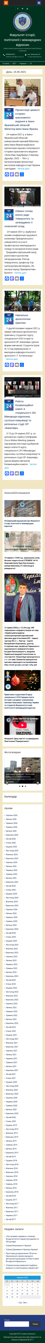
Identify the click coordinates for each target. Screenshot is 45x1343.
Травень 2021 (11, 1062)
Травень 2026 (11, 827)
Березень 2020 (12, 1113)
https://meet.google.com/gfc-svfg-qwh (20, 665)
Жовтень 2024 (12, 902)
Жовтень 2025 (12, 855)
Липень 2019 (11, 1141)
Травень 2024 (11, 921)
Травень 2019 (11, 1145)
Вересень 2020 (12, 1094)
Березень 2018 (12, 1192)
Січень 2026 (11, 843)
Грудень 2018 (11, 1161)
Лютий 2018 (11, 1196)
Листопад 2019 (12, 1129)
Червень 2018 (11, 1180)
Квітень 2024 (11, 925)
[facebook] (17, 8)
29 (12, 1297)
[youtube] (27, 8)
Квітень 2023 (11, 972)
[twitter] (22, 8)
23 (17, 1294)
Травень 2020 (11, 1106)
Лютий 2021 (11, 1074)
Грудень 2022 (11, 988)
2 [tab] (22, 786)
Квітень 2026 (11, 831)
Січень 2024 (11, 937)
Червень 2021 (11, 1059)
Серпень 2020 (11, 1098)
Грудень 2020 (11, 1082)
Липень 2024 (11, 913)
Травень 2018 (11, 1184)
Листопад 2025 (12, 851)
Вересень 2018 (12, 1172)
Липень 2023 (11, 960)
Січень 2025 (11, 890)
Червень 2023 (11, 964)
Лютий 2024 (11, 933)
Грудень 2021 (11, 1035)
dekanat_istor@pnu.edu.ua (15, 57)
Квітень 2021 (11, 1066)
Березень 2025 (12, 882)
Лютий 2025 (11, 886)
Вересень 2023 (12, 953)
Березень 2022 (12, 1023)
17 (22, 1291)
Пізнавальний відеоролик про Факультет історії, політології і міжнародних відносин (22, 523)
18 (27, 1291)
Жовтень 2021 (12, 1043)
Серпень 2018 (11, 1176)
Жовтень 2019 (12, 1133)
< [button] (7, 783)
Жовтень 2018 (12, 1168)
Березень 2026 (12, 835)
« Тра (20, 1303)
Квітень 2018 (11, 1188)
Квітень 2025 (11, 878)
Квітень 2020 (11, 1110)
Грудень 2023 (11, 941)
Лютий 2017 (11, 1219)
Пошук (7, 1320)
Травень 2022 (11, 1015)
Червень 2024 (11, 917)
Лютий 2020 (11, 1117)
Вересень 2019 (12, 1137)
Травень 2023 (11, 968)
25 (27, 1294)
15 (12, 1291)
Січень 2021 (11, 1078)
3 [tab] (25, 786)
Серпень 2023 (11, 957)
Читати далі (23, 168)
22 (12, 1294)
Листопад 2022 (12, 992)
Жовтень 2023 (12, 949)
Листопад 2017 (12, 1204)
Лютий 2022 (11, 1027)
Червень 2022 (11, 1011)
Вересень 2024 (12, 906)
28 (7, 1297)
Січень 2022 (11, 1031)
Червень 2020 (11, 1102)
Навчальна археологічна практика (22, 319)
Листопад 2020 (12, 1086)
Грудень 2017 (11, 1200)
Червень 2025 (11, 870)
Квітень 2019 (11, 1149)
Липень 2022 (11, 1008)
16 (17, 1291)
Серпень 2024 (11, 909)
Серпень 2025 (11, 862)
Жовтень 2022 (12, 996)
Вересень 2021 (12, 1047)
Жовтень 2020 (12, 1090)
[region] (22, 770)
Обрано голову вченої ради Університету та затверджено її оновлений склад (19, 219)
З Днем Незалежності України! (18, 1246)
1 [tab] (19, 786)
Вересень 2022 (12, 1000)
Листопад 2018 (12, 1164)
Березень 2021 (12, 1070)
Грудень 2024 (11, 894)
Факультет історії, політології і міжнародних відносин (22, 40)
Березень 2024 (12, 929)
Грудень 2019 (11, 1125)
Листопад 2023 (12, 945)
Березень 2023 (12, 976)
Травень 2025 (11, 874)
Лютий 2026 (11, 839)
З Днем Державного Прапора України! (22, 1249)
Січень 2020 (11, 1121)
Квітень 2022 (11, 1019)
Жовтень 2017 (12, 1208)
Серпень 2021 (11, 1051)
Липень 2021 (11, 1055)
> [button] (37, 783)
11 (27, 1287)
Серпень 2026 (11, 815)
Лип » (25, 1303)
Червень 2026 (11, 823)
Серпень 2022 (11, 1004)
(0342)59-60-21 (10, 54)
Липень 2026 (11, 819)
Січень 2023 (11, 984)
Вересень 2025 (12, 858)
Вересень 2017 (12, 1212)
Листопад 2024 (12, 898)
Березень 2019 (12, 1153)
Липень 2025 (11, 866)
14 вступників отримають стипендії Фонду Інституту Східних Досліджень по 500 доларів (22, 1239)
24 (22, 1294)
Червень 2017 (11, 1215)
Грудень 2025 (11, 847)
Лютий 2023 (11, 980)
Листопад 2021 (12, 1039)
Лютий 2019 (11, 1157)
